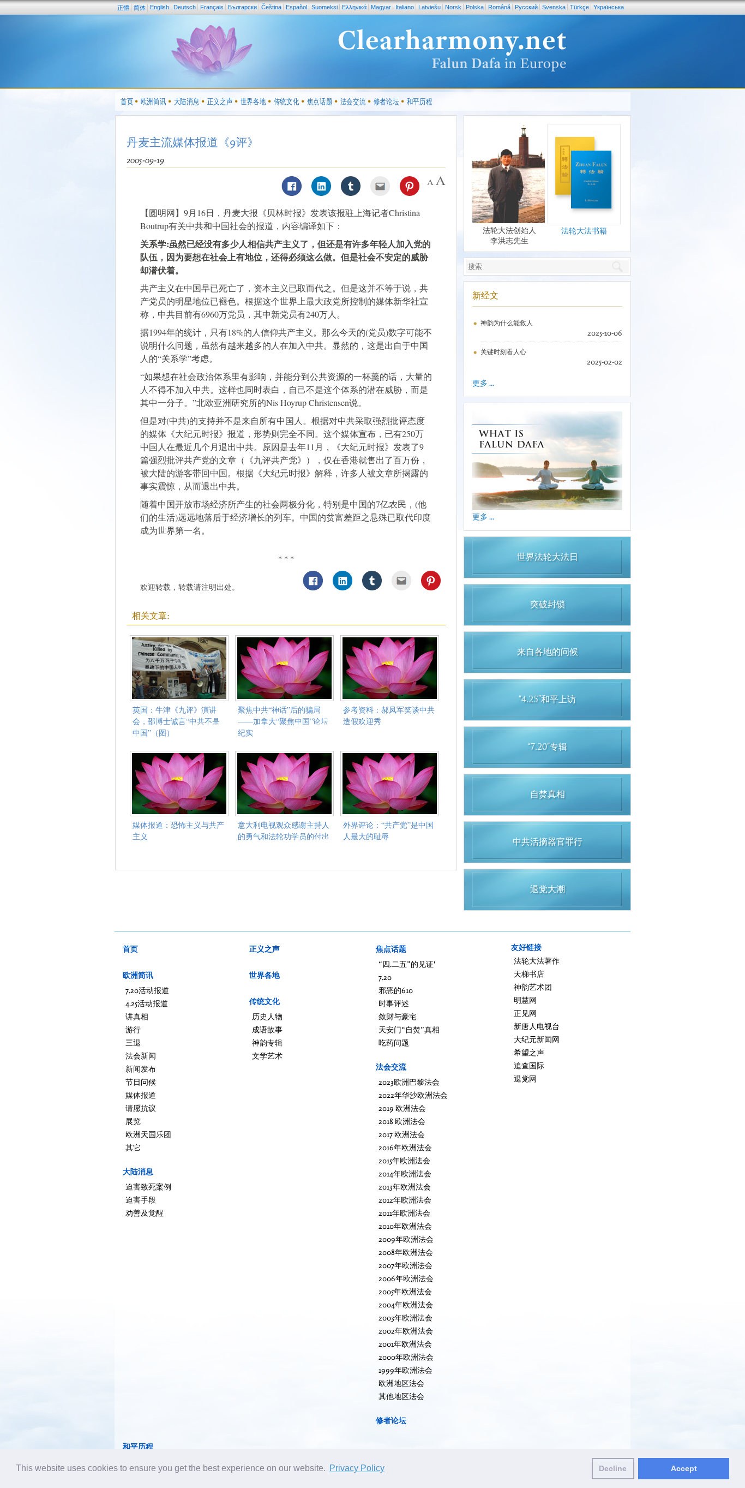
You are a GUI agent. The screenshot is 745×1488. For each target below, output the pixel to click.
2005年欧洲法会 (405, 1291)
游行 (133, 1029)
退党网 (525, 1078)
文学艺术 (267, 1055)
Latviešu (429, 7)
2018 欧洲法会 (401, 1121)
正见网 (525, 1013)
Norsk (453, 7)
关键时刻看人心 (503, 352)
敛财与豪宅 (397, 1016)
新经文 (485, 295)
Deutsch (184, 7)
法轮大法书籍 (584, 230)
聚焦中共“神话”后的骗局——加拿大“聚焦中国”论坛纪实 (283, 721)
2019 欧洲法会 (402, 1108)
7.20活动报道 (147, 990)
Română (499, 7)
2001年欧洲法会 (405, 1343)
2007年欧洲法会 (405, 1265)
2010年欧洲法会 (405, 1225)
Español (296, 7)
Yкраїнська (608, 7)
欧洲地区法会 (401, 1383)
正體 (123, 7)
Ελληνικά (354, 7)
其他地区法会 (401, 1396)
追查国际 (529, 1065)
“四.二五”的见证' (406, 964)
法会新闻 (140, 1055)
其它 (133, 1147)
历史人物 (267, 1016)
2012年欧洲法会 (404, 1199)
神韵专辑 (267, 1042)
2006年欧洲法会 (406, 1278)
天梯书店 (529, 973)
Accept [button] (684, 1468)
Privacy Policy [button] (356, 1468)
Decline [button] (613, 1468)
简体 (140, 7)
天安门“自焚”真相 (409, 1029)
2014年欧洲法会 (404, 1173)
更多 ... (483, 382)
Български (242, 7)
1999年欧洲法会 (405, 1370)
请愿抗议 (140, 1108)
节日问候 (140, 1081)
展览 (133, 1121)
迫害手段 (140, 1199)
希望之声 (529, 1052)
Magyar (381, 7)
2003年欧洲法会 (405, 1317)
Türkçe (579, 7)
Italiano (404, 7)
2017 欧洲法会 (401, 1134)
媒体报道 (140, 1094)
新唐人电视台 (537, 1026)
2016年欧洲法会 (405, 1147)
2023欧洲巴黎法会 (409, 1081)
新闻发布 (140, 1068)
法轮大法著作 (537, 960)
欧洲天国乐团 (148, 1134)
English (159, 7)
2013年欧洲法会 (404, 1186)
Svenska (554, 7)
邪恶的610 (395, 990)
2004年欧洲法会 (405, 1304)
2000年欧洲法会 (406, 1356)
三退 (133, 1042)
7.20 (385, 977)
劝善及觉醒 (144, 1212)
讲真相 (136, 1016)
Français (212, 7)
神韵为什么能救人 (506, 323)
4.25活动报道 (146, 1003)
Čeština (271, 7)
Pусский (526, 7)
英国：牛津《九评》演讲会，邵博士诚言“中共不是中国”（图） (176, 721)
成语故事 (267, 1029)
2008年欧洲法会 (405, 1252)
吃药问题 (393, 1042)
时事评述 (393, 1003)
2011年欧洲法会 (404, 1212)
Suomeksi (324, 7)
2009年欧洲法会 (406, 1239)
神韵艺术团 (533, 986)
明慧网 (525, 1000)
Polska (475, 7)
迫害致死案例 (148, 1186)
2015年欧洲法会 (404, 1160)
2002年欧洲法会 (405, 1330)
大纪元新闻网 (537, 1039)
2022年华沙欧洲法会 (413, 1094)
